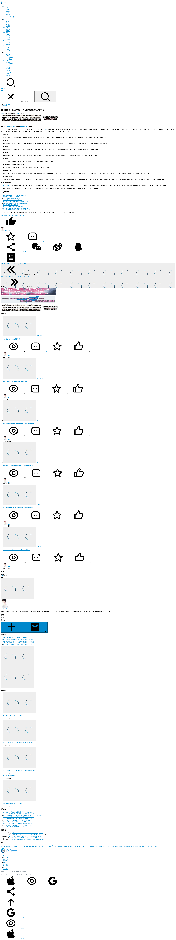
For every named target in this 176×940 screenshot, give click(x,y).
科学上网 (157, 846)
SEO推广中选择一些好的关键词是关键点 (13, 206)
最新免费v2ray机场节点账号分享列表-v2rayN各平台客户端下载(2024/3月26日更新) (23, 815)
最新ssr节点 (152, 846)
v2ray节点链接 (98, 846)
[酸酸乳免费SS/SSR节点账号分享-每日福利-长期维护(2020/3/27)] (19, 740)
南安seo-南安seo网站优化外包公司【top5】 (13, 715)
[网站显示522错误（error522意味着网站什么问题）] (20, 378)
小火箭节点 (137, 846)
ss (6, 846)
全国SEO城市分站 (10, 72)
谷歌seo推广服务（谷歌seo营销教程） (12, 200)
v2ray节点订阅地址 (91, 846)
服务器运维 (39, 335)
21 (47, 562)
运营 (4, 45)
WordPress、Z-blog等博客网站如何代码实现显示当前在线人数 (18, 465)
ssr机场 (10, 846)
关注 (23, 631)
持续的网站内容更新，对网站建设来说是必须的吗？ (16, 203)
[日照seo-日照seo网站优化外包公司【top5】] (19, 800)
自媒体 (7, 49)
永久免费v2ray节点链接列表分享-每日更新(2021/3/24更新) (17, 826)
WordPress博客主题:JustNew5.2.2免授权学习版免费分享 (16, 550)
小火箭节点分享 (141, 846)
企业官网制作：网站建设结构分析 (11, 198)
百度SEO (8, 22)
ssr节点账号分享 (57, 846)
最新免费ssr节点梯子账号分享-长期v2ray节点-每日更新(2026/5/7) (18, 641)
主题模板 (8, 31)
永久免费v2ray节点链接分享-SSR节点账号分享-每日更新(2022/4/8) (19, 770)
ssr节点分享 (28, 846)
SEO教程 (5, 8)
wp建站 (8, 29)
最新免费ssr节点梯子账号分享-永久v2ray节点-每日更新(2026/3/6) (18, 644)
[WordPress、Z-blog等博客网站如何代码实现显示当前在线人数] (20, 462)
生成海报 (23, 251)
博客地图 (5, 865)
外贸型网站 (11, 126)
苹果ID (10, 59)
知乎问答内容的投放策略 (9, 775)
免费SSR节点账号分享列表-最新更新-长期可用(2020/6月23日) (18, 823)
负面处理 (8, 44)
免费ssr (115, 846)
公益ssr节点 (133, 846)
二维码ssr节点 (105, 846)
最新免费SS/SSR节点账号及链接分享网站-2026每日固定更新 (17, 812)
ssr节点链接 (63, 846)
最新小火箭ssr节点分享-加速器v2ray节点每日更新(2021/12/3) (17, 822)
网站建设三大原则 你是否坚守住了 (11, 196)
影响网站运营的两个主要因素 (10, 205)
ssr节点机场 (33, 846)
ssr (8, 846)
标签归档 (8, 70)
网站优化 (5, 19)
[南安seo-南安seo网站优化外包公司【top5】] (19, 712)
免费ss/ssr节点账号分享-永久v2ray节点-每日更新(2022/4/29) (17, 820)
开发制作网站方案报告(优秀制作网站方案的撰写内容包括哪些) (18, 507)
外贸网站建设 (6, 185)
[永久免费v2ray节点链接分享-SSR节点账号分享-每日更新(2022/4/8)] (19, 767)
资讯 (4, 52)
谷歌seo (8, 24)
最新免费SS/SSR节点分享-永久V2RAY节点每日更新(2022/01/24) (18, 817)
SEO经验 (8, 11)
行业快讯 (8, 73)
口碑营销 (8, 34)
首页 (4, 6)
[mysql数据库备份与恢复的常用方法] (20, 335)
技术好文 (8, 55)
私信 (46, 631)
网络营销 (5, 32)
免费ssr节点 (120, 846)
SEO (4, 846)
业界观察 (8, 54)
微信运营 (8, 47)
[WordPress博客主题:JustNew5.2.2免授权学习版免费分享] (20, 547)
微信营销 (8, 36)
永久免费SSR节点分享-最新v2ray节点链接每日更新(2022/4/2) (17, 818)
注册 (4, 88)
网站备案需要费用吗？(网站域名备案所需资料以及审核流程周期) (19, 423)
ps (1, 846)
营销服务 (8, 65)
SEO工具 (8, 14)
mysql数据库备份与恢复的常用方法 (11, 339)
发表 (2, 577)
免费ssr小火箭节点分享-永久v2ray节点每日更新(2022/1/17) (17, 825)
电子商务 (8, 50)
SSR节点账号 (48, 846)
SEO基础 (8, 9)
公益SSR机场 (128, 846)
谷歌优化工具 (12, 17)
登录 (2, 88)
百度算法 (8, 26)
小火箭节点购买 (147, 846)
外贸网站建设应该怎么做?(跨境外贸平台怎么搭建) (15, 201)
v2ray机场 (76, 846)
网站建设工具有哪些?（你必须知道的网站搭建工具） (16, 208)
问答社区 (8, 62)
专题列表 (8, 67)
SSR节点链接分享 (69, 846)
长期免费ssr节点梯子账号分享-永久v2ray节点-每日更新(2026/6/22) (19, 639)
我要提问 (11, 64)
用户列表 (8, 69)
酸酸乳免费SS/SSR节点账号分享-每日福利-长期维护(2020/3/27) (18, 742)
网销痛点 (8, 39)
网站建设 (5, 27)
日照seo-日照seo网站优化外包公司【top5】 (13, 803)
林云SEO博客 (11, 871)
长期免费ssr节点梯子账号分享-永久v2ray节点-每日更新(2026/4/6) (18, 642)
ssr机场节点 (15, 846)
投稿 (2, 90)
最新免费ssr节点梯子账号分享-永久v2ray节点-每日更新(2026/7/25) (19, 637)
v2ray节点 (83, 846)
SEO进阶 (8, 12)
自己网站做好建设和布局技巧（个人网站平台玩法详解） (17, 210)
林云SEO (3, 113)
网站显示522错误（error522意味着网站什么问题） (15, 381)
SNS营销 (8, 37)
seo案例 (8, 42)
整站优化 (8, 21)
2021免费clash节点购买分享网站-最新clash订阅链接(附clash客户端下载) (20, 813)
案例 (4, 40)
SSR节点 (21, 846)
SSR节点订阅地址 (39, 846)
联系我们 (8, 75)
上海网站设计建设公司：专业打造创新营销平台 (14, 195)
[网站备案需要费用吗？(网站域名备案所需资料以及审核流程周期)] (20, 420)
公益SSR (124, 846)
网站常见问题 (40, 378)
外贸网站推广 (16, 215)
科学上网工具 (12, 57)
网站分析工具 (12, 16)
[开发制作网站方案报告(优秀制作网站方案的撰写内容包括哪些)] (20, 504)
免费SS (110, 846)
